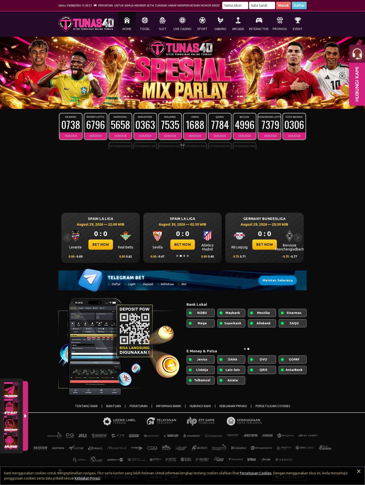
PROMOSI (280, 28)
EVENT (298, 28)
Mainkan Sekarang (277, 280)
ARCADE (238, 28)
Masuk (283, 5)
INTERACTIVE (259, 28)
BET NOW (95, 244)
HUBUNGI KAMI (200, 406)
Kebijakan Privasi (87, 478)
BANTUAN (113, 406)
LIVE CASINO (182, 28)
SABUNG (220, 28)
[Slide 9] (191, 101)
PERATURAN (138, 406)
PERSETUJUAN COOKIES (273, 406)
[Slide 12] (202, 101)
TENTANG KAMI (86, 406)
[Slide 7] (184, 101)
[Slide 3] (170, 101)
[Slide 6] (181, 101)
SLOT (163, 28)
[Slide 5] (177, 101)
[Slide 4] (174, 101)
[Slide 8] (188, 101)
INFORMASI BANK (168, 406)
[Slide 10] (195, 101)
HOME (126, 28)
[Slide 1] (163, 101)
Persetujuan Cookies (256, 473)
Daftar (299, 5)
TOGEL (145, 28)
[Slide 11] (198, 101)
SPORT (202, 28)
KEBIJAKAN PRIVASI (233, 406)
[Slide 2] (167, 101)
